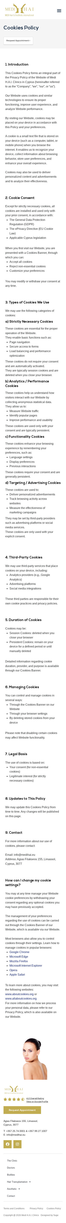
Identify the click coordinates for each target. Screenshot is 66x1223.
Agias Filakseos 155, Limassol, (21, 1121)
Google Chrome (19, 952)
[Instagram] (17, 1144)
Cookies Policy (54, 1208)
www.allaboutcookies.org (21, 998)
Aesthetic (12, 1189)
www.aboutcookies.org (19, 994)
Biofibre (11, 1174)
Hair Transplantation (17, 1182)
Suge (55, 1215)
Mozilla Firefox (19, 961)
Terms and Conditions (14, 1208)
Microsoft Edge (19, 956)
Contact (11, 1196)
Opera (13, 970)
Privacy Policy (36, 1208)
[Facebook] (8, 1144)
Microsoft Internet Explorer (26, 965)
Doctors (11, 1167)
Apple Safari (17, 974)
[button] (59, 10)
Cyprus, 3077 (11, 1124)
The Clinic (12, 1160)
